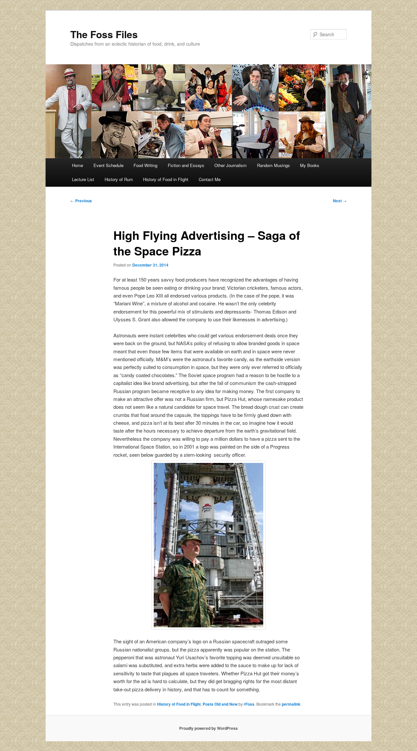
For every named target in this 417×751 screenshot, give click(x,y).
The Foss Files (104, 34)
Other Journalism (230, 165)
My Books (309, 165)
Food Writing (145, 165)
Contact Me (210, 179)
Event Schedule (108, 165)
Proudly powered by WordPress (208, 728)
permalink (291, 704)
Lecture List (83, 179)
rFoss (249, 704)
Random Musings (273, 165)
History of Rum (119, 179)
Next (340, 201)
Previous (81, 201)
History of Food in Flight (165, 179)
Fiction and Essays (186, 165)
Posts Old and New (220, 704)
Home (77, 165)
